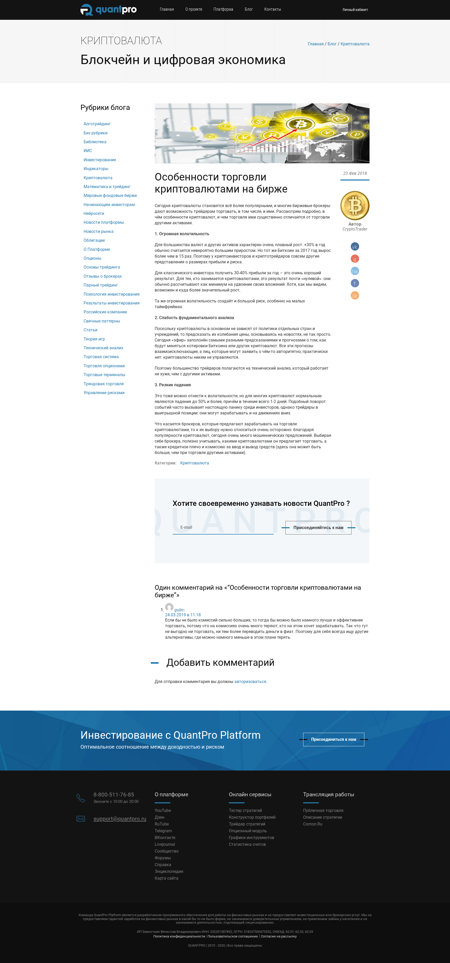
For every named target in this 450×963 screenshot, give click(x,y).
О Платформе (97, 249)
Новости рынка (99, 231)
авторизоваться (250, 681)
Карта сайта (166, 878)
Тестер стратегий (245, 810)
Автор (354, 226)
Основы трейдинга (102, 267)
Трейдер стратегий (247, 824)
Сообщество (167, 851)
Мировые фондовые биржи (110, 195)
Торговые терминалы (104, 374)
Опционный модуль (248, 830)
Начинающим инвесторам (109, 204)
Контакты (272, 9)
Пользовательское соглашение (233, 936)
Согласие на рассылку (279, 936)
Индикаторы (96, 168)
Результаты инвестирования (112, 303)
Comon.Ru (312, 824)
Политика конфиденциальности (179, 936)
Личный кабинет (355, 10)
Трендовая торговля (104, 383)
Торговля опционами (104, 365)
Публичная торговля (323, 810)
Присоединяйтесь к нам (318, 527)
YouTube (163, 810)
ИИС (88, 150)
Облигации (94, 240)
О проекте (193, 9)
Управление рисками (104, 392)
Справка (163, 864)
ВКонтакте (165, 837)
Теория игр (94, 339)
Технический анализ (103, 347)
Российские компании (105, 311)
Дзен (159, 817)
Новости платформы (104, 222)
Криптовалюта (355, 43)
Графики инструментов (251, 837)
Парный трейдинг (101, 285)
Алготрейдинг (97, 123)
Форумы (163, 857)
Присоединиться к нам (333, 739)
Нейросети (94, 213)
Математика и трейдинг (107, 186)
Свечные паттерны (102, 321)
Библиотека (95, 141)
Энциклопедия (169, 871)
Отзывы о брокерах (103, 276)
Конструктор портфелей (252, 817)
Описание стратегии (322, 817)
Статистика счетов (247, 844)
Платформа (223, 9)
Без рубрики (96, 133)
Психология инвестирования (112, 294)
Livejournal (165, 844)
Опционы (92, 258)
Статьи (90, 329)
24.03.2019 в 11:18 (183, 614)
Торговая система (101, 356)
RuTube (162, 824)
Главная (167, 9)
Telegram (163, 830)
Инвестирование (100, 159)
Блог (249, 9)
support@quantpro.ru (119, 819)
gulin (179, 609)
